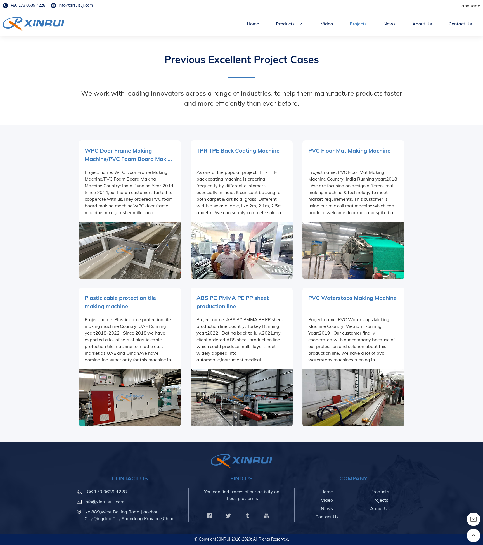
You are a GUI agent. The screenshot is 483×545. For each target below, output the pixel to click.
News (389, 24)
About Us (422, 24)
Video (327, 24)
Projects (358, 24)
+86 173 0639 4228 (28, 5)
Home (253, 24)
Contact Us (460, 24)
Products (285, 24)
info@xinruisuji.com (76, 5)
